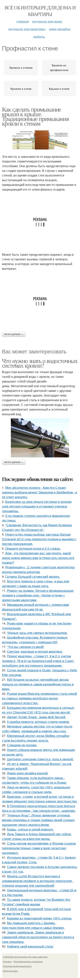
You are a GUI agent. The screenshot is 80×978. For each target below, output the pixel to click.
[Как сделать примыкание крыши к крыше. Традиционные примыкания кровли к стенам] (40, 140)
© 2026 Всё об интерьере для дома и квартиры (25, 956)
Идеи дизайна (59, 29)
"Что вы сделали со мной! (25, 646)
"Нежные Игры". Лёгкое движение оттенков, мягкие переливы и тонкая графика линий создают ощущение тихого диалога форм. (38, 820)
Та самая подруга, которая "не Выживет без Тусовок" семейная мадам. (36, 901)
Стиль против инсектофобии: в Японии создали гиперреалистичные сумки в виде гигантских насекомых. (39, 848)
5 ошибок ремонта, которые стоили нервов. (38, 721)
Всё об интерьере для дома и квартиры (40, 10)
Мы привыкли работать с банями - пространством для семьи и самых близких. (33, 925)
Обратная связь (10, 970)
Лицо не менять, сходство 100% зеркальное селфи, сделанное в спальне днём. (36, 789)
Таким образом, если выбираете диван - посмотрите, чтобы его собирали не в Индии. (34, 780)
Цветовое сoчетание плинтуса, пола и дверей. (40, 759)
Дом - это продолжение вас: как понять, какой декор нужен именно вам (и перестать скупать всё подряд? (38, 558)
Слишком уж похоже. (22, 745)
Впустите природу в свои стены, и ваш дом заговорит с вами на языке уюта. (35, 583)
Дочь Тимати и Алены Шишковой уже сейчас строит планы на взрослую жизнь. (36, 836)
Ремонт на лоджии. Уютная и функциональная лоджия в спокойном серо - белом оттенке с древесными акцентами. (38, 595)
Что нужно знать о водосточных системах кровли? (40, 362)
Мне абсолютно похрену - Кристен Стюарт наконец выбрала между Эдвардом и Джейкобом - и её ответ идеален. (39, 492)
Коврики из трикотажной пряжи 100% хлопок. (39, 918)
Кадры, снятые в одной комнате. (30, 829)
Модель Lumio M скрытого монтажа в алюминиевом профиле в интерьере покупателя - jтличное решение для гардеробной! (38, 881)
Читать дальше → (13, 334)
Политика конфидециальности (17, 966)
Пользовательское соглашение (28, 961)
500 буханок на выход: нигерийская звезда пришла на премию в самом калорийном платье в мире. (38, 684)
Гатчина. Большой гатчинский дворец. (32, 576)
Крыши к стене (59, 89)
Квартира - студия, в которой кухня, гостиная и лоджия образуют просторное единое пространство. (39, 798)
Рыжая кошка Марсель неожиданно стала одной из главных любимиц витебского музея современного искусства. (39, 698)
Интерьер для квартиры (27, 29)
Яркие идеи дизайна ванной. (27, 773)
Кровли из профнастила (59, 67)
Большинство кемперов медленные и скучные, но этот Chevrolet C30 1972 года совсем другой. (38, 709)
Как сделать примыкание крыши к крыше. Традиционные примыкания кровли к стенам (35, 116)
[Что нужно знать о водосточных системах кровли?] (40, 437)
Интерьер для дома (47, 21)
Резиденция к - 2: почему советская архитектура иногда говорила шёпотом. (38, 569)
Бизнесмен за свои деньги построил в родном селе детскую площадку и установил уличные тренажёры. (36, 506)
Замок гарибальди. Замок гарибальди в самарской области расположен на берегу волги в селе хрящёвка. (38, 937)
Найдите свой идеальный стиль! (30, 946)
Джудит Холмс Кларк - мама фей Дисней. (36, 717)
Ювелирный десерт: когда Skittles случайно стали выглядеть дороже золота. (35, 738)
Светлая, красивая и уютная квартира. (35, 651)
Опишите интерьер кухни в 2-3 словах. (33, 548)
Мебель (39, 36)
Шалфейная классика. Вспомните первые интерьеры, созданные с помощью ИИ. (35, 639)
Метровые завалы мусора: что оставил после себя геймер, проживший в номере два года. (37, 728)
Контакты (7, 961)
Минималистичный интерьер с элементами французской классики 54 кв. (35, 606)
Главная (22, 21)
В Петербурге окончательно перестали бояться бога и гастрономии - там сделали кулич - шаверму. (39, 808)
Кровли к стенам (21, 67)
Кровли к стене (20, 89)
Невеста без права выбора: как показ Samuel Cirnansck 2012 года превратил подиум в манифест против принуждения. (39, 539)
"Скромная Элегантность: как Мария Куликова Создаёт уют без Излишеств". (37, 527)
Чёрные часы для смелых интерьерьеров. (37, 632)
